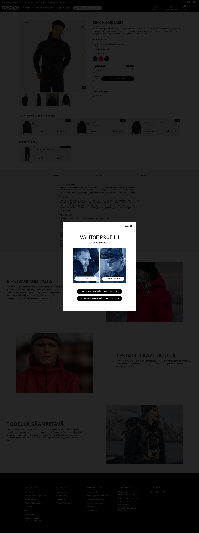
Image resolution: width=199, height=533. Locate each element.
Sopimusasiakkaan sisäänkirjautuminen (99, 298)
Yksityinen (86, 279)
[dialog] (99, 266)
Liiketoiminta (113, 279)
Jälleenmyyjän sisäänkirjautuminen (99, 291)
